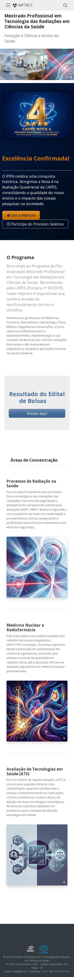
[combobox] (65, 5)
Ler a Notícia (22, 215)
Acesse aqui (37, 413)
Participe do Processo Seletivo (37, 223)
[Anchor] (6, 165)
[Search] (65, 5)
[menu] (8, 5)
